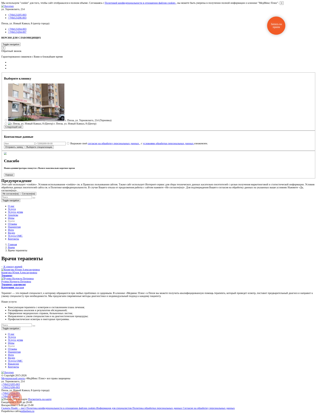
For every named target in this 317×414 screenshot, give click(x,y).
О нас (11, 206)
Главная (12, 244)
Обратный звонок (11, 41)
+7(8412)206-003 (17, 17)
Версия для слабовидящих (21, 37)
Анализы (13, 215)
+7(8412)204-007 (17, 32)
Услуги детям (15, 212)
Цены (11, 218)
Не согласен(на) (11, 193)
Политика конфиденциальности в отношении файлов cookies (61, 408)
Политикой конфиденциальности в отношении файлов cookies (140, 2)
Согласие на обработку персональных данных (209, 408)
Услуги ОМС (15, 235)
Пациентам (14, 227)
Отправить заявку (14, 147)
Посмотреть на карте (40, 399)
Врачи (11, 247)
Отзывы (12, 224)
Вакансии (13, 363)
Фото (11, 229)
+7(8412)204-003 (17, 29)
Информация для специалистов (114, 408)
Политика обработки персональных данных (157, 408)
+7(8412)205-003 (17, 14)
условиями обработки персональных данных (168, 143)
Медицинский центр (13, 378)
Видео (11, 232)
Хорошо (9, 175)
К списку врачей (12, 266)
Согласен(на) (28, 193)
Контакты (13, 238)
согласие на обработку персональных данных (114, 143)
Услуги (12, 209)
